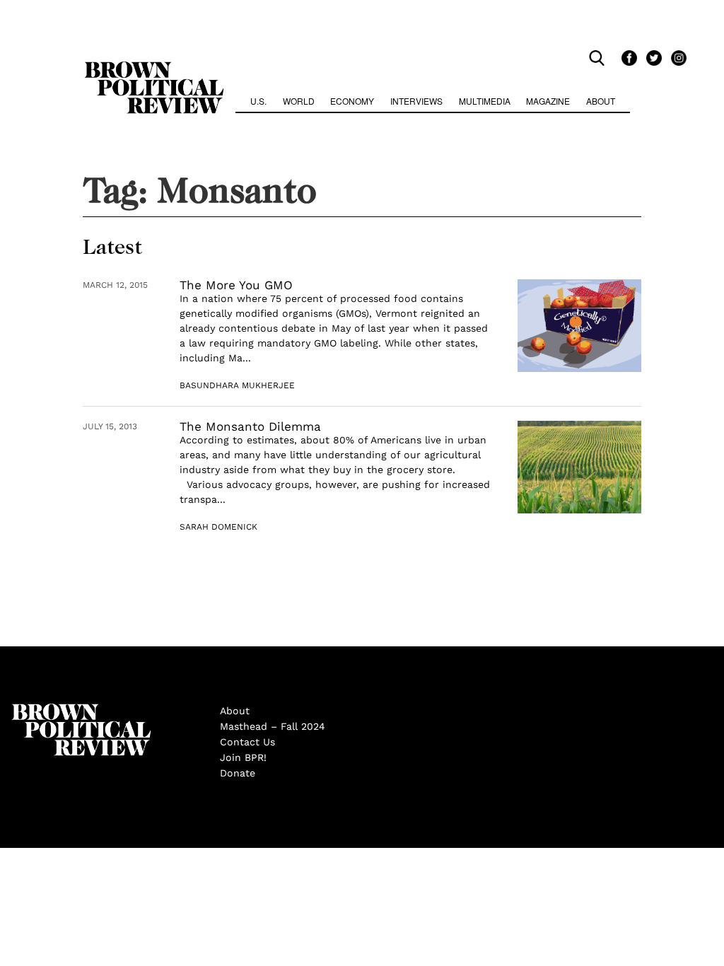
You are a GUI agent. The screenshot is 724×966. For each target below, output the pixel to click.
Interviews (416, 101)
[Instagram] (675, 58)
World (299, 101)
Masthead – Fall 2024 (272, 726)
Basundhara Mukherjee (237, 385)
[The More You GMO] (579, 325)
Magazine (548, 101)
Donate (237, 773)
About (600, 101)
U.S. (258, 101)
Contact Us (247, 741)
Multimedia (484, 101)
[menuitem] (258, 103)
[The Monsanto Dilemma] (579, 467)
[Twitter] (651, 58)
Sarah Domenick (218, 527)
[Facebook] (626, 58)
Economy (352, 101)
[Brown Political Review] (154, 68)
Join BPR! (243, 757)
